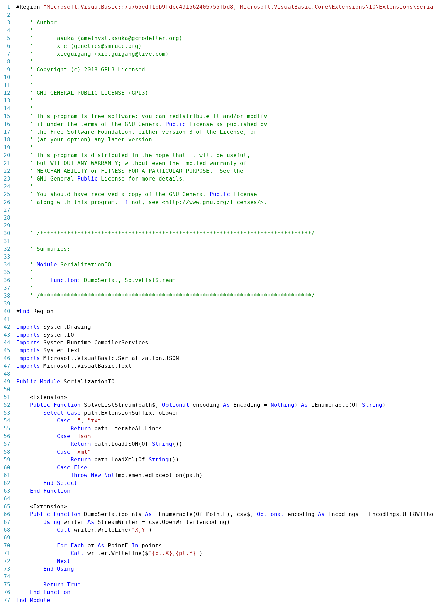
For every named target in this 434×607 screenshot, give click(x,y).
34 (7, 264)
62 (7, 483)
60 (7, 467)
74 (7, 576)
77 (7, 600)
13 (7, 100)
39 (7, 303)
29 (7, 225)
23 (7, 178)
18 (7, 139)
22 (7, 171)
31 (7, 241)
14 (7, 108)
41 (7, 319)
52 (7, 405)
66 (7, 514)
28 (7, 217)
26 (7, 202)
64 (7, 498)
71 (7, 553)
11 (7, 85)
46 (7, 358)
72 (7, 561)
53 (7, 413)
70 (7, 545)
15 (7, 116)
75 (7, 584)
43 (7, 334)
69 (7, 537)
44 (7, 342)
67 (7, 522)
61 (7, 475)
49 (7, 381)
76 (7, 592)
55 (7, 428)
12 (7, 93)
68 (7, 530)
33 (7, 256)
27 (7, 210)
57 (7, 444)
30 (7, 233)
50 (7, 389)
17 (7, 132)
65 (7, 506)
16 (7, 124)
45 (7, 350)
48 (7, 374)
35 (7, 272)
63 (7, 491)
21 (7, 163)
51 (7, 397)
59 (7, 459)
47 (7, 366)
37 (7, 288)
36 (7, 280)
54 (7, 420)
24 (7, 186)
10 (7, 77)
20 (7, 155)
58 (7, 452)
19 (7, 147)
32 (7, 249)
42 (7, 327)
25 (7, 194)
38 (7, 295)
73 (7, 569)
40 (7, 311)
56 (7, 436)
